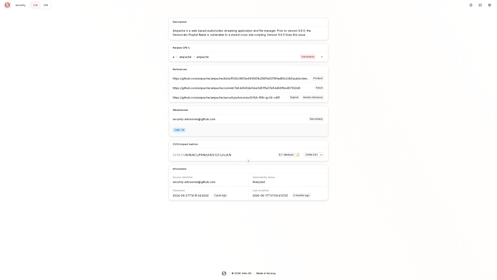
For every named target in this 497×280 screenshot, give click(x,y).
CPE (45, 5)
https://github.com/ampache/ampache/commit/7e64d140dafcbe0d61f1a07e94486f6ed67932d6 (236, 88)
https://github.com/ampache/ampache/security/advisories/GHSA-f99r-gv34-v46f (226, 97)
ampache (185, 57)
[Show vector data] (248, 161)
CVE (35, 5)
